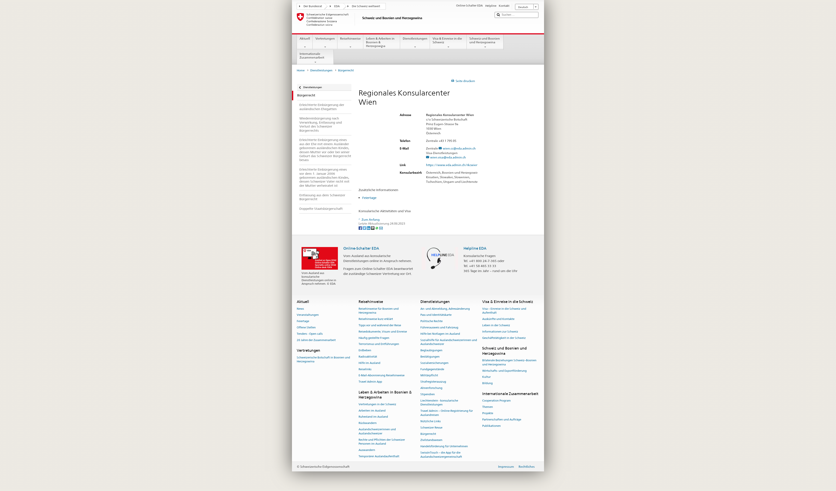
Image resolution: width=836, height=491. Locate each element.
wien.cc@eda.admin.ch (459, 148)
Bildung (487, 383)
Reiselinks (365, 369)
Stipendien (427, 394)
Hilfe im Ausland (369, 363)
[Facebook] (361, 227)
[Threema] (373, 227)
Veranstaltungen (308, 315)
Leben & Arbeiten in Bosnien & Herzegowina (380, 42)
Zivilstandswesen (431, 440)
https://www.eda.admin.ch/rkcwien (452, 165)
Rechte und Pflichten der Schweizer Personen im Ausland (382, 442)
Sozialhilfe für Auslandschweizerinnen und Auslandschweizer (448, 342)
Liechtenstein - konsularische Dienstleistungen (439, 402)
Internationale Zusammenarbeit (312, 55)
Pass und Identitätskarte (436, 315)
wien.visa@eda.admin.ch (448, 157)
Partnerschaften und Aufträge (501, 419)
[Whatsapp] (377, 227)
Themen (487, 407)
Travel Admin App (370, 381)
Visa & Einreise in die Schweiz (447, 40)
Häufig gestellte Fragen (374, 338)
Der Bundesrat (312, 6)
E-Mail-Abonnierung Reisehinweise (382, 375)
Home (301, 70)
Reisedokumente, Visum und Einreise (383, 331)
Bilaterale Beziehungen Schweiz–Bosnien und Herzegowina (509, 362)
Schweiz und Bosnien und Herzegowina (484, 40)
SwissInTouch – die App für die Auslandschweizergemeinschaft (441, 454)
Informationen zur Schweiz (500, 331)
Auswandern (367, 450)
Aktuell (305, 38)
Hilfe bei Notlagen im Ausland (440, 333)
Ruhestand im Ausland (373, 417)
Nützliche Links (430, 421)
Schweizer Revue (431, 427)
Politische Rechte (431, 321)
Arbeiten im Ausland (372, 410)
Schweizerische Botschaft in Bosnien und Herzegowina (323, 359)
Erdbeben (365, 350)
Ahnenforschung (431, 388)
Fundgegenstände (432, 369)
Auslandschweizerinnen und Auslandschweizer (377, 431)
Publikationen (491, 425)
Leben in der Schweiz (496, 325)
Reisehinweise (350, 38)
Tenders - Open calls (310, 333)
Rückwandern (368, 423)
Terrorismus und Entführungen (379, 344)
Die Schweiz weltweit (366, 6)
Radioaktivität (368, 356)
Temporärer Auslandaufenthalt (379, 456)
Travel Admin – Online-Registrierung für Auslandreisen (446, 413)
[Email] (381, 227)
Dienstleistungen (415, 38)
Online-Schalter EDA (361, 248)
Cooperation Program (496, 400)
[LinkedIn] (369, 227)
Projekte (487, 413)
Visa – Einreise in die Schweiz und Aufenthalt (504, 310)
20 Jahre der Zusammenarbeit (316, 340)
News (300, 308)
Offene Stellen (306, 327)
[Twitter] (365, 227)
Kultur (486, 377)
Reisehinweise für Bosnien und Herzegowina (379, 310)
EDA (337, 6)
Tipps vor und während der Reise (380, 325)
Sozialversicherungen (434, 363)
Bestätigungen (430, 356)
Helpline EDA (475, 248)
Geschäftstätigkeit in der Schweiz (504, 338)
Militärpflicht (429, 375)
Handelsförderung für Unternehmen (444, 446)
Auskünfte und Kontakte (498, 319)
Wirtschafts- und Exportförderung (504, 370)
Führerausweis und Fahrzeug (439, 327)
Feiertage (369, 198)
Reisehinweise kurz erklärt (376, 319)
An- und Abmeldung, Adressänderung (445, 308)
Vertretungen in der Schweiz (377, 404)
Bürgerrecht (428, 434)
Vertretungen (325, 38)
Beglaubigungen (431, 350)
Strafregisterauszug (433, 381)
